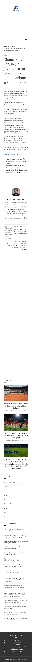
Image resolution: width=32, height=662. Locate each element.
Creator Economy (9, 482)
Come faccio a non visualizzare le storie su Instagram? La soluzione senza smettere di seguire (14, 566)
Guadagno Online (9, 491)
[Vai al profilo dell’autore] (16, 192)
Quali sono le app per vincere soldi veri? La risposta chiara (15, 613)
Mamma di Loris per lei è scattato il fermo (12, 244)
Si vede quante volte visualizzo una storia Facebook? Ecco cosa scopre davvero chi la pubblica (15, 594)
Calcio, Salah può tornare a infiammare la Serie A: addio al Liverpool (16, 435)
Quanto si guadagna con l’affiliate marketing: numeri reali (14, 553)
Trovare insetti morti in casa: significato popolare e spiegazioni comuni (14, 587)
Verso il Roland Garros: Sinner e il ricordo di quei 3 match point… (16, 405)
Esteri (5, 486)
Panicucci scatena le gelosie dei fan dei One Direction (20, 230)
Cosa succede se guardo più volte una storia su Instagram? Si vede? (15, 601)
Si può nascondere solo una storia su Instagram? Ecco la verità (15, 619)
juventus (7, 182)
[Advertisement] (16, 22)
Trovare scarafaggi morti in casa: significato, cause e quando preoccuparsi (14, 579)
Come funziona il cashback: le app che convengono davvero (16, 542)
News (5, 499)
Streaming (7, 517)
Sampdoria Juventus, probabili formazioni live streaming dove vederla (16, 161)
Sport (5, 55)
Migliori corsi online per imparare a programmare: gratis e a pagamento (15, 536)
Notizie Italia (8, 504)
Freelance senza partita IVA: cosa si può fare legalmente (15, 547)
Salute (5, 508)
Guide (5, 495)
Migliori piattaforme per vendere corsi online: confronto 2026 (16, 559)
